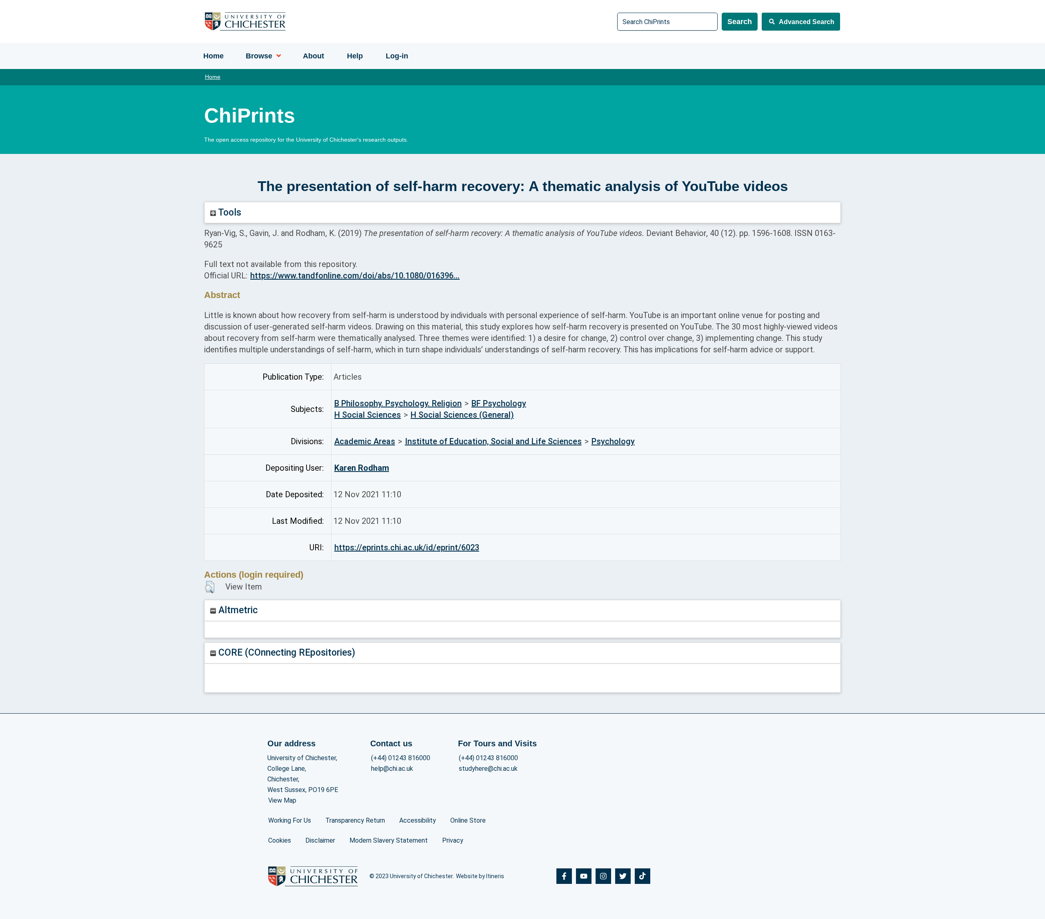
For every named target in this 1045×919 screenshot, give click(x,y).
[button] (209, 587)
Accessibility (417, 820)
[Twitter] (623, 876)
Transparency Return (355, 820)
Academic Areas (364, 441)
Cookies (279, 840)
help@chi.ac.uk (392, 768)
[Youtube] (583, 876)
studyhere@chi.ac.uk (488, 768)
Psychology (613, 441)
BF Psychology (498, 403)
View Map (282, 800)
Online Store (468, 820)
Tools (228, 212)
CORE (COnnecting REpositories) (285, 652)
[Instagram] (603, 876)
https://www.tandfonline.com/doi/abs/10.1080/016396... (355, 275)
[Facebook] (564, 876)
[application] (276, 56)
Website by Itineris (480, 876)
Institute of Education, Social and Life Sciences (493, 441)
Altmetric (237, 610)
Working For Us (289, 820)
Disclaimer (320, 840)
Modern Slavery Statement (388, 840)
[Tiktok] (642, 876)
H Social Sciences (367, 415)
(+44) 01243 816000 (400, 758)
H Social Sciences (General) (462, 415)
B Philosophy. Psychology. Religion (398, 403)
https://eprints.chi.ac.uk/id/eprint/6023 (406, 547)
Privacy (452, 840)
